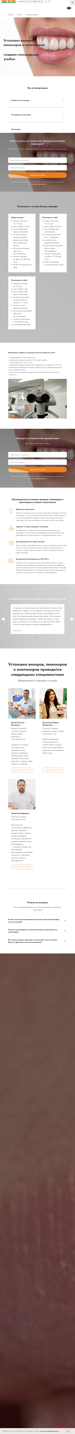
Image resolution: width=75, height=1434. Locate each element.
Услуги (19, 15)
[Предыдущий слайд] (3, 619)
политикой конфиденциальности (37, 184)
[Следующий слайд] (71, 619)
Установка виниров (31, 15)
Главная (10, 15)
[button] (72, 2)
